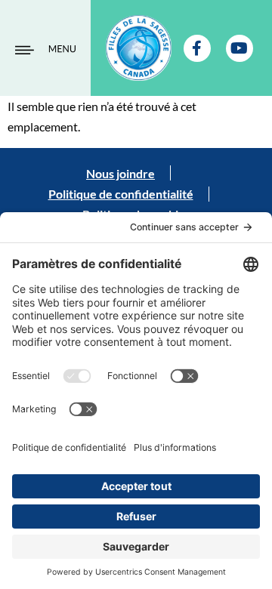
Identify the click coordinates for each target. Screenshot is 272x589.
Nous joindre (120, 173)
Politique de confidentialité (120, 194)
